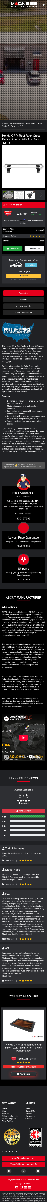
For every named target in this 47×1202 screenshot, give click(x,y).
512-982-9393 (12, 451)
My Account (30, 1116)
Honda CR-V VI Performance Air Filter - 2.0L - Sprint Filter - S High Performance (23, 1047)
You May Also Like (23, 306)
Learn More (31, 265)
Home (4, 1108)
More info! (40, 230)
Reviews (23, 299)
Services (5, 1113)
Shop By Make (8, 1121)
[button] (42, 167)
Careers (28, 1118)
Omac (41, 240)
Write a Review (24, 810)
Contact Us (30, 1111)
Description (23, 293)
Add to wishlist (34, 248)
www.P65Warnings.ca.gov (31, 466)
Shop (4, 1111)
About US (29, 1108)
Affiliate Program (9, 1118)
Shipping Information (10, 1116)
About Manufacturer (23, 312)
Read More (22, 546)
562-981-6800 (31, 451)
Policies (28, 1113)
